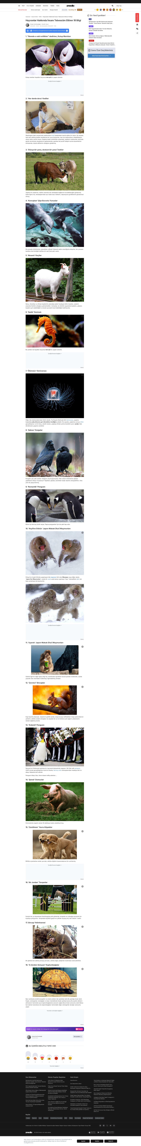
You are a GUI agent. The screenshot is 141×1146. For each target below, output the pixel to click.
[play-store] (101, 1132)
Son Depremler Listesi (75, 1083)
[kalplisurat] (117, 9)
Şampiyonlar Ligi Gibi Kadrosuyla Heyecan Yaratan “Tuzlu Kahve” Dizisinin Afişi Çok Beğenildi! (101, 22)
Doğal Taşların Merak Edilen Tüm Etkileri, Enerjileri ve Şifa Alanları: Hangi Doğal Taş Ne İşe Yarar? (80, 1097)
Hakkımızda (28, 1125)
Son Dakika (77, 1118)
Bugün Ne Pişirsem (88, 1118)
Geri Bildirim (35, 1125)
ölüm (82, 422)
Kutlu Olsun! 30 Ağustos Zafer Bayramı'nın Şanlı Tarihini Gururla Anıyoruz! (56, 1082)
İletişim (61, 1125)
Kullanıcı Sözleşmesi (73, 1125)
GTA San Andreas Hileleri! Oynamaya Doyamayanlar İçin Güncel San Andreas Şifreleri (104, 1107)
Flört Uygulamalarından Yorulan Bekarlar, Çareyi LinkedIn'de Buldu (100, 29)
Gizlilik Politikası (42, 1125)
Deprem (34, 1118)
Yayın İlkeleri (81, 1125)
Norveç (56, 770)
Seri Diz (80, 9)
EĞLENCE (45, 5)
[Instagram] (100, 1125)
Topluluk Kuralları (51, 1125)
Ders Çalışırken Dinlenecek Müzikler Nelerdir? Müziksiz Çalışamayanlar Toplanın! (103, 1094)
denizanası (70, 420)
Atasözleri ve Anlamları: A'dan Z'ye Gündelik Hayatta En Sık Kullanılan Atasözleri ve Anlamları (79, 1105)
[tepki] (28, 1058)
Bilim (40, 16)
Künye (86, 1125)
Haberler (28, 16)
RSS (90, 1125)
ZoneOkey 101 (72, 10)
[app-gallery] (110, 1132)
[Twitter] (107, 1125)
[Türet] (97, 9)
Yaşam (91, 26)
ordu (59, 770)
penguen (77, 768)
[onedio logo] (70, 5)
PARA (57, 5)
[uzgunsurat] (120, 9)
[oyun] (110, 9)
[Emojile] (107, 9)
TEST (23, 5)
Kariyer (65, 1125)
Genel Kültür (34, 16)
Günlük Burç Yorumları (56, 1118)
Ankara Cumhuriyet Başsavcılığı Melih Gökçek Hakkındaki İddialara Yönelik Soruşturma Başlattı (57, 1092)
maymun (53, 577)
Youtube (46, 1118)
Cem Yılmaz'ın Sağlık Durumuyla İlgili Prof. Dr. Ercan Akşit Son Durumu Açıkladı (57, 1103)
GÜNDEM (38, 5)
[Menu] (19, 5)
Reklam (57, 1125)
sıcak (49, 579)
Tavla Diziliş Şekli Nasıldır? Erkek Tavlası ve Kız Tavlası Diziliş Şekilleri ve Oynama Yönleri (80, 1109)
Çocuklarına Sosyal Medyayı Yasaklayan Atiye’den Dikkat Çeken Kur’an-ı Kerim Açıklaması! (58, 1109)
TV (90, 19)
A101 (66, 1118)
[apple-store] (92, 1132)
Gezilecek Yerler (99, 1118)
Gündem (91, 40)
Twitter (28, 1118)
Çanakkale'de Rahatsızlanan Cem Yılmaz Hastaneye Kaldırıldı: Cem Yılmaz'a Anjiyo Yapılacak (58, 1097)
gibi (78, 579)
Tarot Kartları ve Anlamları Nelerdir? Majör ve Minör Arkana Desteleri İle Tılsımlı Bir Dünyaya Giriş (104, 1082)
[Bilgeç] (100, 9)
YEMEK (52, 5)
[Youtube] (110, 1125)
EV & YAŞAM (30, 5)
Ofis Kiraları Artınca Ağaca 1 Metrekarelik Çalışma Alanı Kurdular (100, 36)
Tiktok (70, 1118)
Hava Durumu (73, 1080)
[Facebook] (103, 1125)
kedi (53, 135)
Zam (40, 1118)
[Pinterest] (114, 1125)
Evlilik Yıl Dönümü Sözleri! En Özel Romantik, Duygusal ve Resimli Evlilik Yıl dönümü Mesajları (80, 1088)
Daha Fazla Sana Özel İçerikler (100, 55)
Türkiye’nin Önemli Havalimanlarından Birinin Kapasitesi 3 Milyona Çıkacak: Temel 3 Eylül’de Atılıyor (102, 44)
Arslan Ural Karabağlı (39, 24)
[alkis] (113, 9)
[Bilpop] (104, 9)
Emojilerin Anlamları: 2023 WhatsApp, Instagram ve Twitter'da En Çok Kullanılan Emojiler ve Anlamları (80, 1101)
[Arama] (112, 5)
